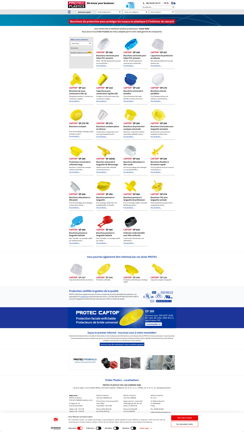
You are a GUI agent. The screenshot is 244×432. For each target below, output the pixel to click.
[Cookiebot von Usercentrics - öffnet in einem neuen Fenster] (55, 428)
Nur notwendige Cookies (184, 424)
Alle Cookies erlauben (184, 418)
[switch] (98, 428)
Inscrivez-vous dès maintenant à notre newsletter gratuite (122, 344)
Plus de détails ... (101, 66)
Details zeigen (144, 428)
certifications (84, 297)
